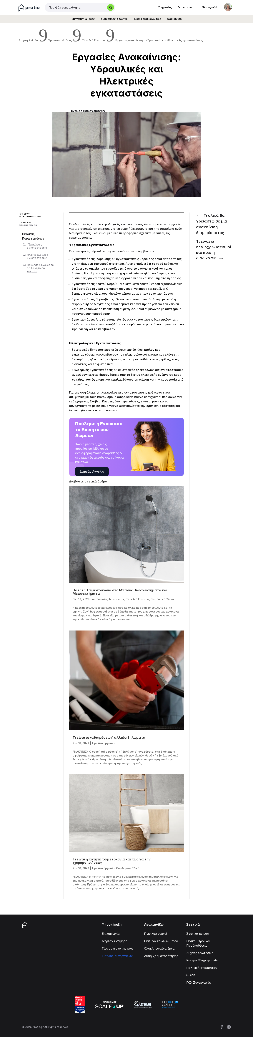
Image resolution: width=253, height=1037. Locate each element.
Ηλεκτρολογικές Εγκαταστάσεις (37, 256)
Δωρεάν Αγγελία (92, 471)
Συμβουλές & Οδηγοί (114, 18)
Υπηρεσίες (165, 7)
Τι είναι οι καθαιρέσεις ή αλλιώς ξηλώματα (109, 737)
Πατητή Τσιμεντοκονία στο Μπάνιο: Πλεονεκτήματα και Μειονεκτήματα (120, 591)
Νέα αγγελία (210, 7)
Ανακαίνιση (174, 18)
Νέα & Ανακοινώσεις (147, 18)
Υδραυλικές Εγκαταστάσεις (37, 246)
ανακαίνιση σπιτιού (94, 228)
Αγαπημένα (185, 7)
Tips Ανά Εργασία (28, 225)
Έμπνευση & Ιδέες (83, 18)
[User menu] (228, 7)
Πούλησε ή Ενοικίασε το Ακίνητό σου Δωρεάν (40, 268)
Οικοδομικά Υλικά (162, 599)
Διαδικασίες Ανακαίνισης (108, 599)
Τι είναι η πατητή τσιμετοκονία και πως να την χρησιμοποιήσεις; (112, 861)
